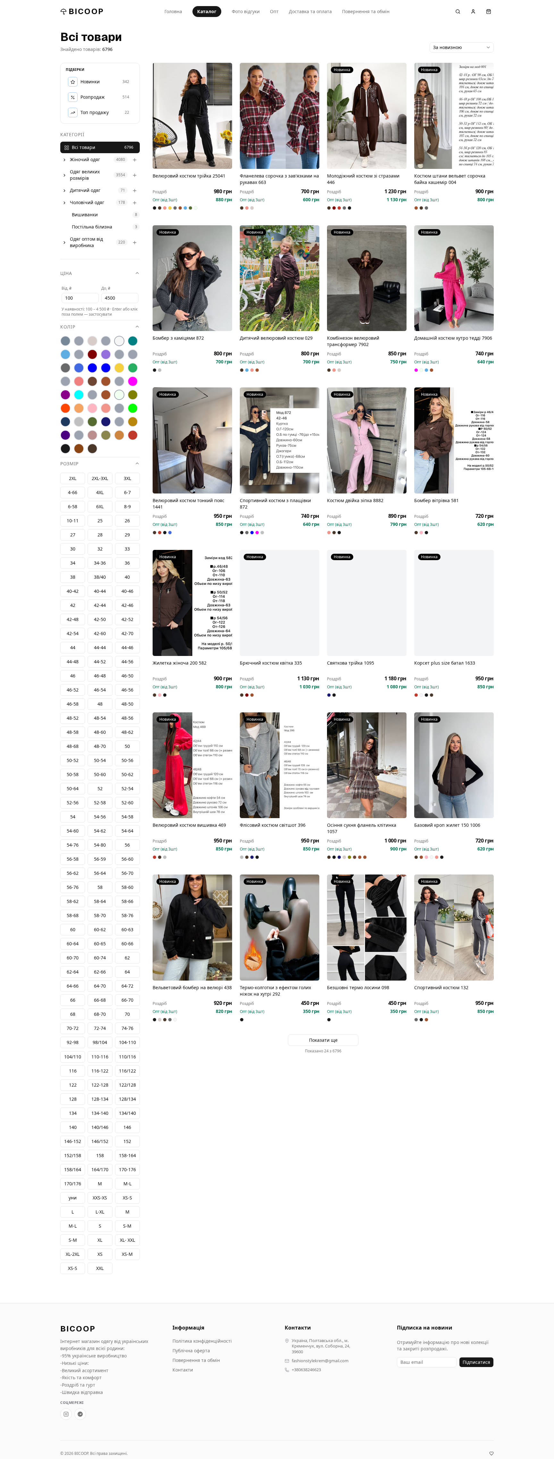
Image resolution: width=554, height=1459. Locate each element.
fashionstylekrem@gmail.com (320, 1361)
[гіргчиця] (119, 355)
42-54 (73, 634)
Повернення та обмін (366, 11)
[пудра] (92, 408)
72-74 (100, 1028)
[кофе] (106, 382)
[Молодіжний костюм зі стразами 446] (367, 116)
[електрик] (106, 368)
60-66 (127, 944)
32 (100, 549)
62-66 (100, 972)
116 (73, 1071)
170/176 (72, 1184)
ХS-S (127, 1198)
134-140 (99, 1113)
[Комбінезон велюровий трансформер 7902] (367, 278)
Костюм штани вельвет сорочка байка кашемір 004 (449, 179)
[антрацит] (65, 341)
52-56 (73, 803)
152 (127, 1141)
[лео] (119, 382)
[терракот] (133, 422)
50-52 (73, 761)
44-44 (100, 648)
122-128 (99, 1085)
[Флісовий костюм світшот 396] (279, 765)
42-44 (100, 605)
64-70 (100, 986)
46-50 (127, 676)
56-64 (100, 873)
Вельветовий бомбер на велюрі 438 (192, 987)
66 (72, 1000)
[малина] (133, 382)
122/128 (127, 1085)
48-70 (100, 746)
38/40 (100, 577)
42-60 (100, 634)
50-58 (73, 775)
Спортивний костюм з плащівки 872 (275, 503)
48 (100, 704)
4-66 (72, 493)
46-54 (100, 690)
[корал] (65, 382)
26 (127, 521)
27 (72, 535)
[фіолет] (65, 435)
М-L (127, 1184)
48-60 (100, 732)
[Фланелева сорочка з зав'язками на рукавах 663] (279, 116)
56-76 (73, 887)
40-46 (127, 591)
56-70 (127, 873)
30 (72, 549)
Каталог (206, 11)
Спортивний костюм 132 (441, 987)
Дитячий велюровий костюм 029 (276, 338)
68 (72, 1014)
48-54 (100, 718)
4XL (100, 493)
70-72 (73, 1028)
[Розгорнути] (64, 160)
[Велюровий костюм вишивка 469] (192, 765)
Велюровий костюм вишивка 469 (189, 825)
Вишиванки (85, 215)
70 (127, 1014)
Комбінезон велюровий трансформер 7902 (353, 341)
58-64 (100, 902)
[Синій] (65, 422)
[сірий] (79, 422)
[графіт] (65, 368)
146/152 (99, 1141)
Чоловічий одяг (87, 203)
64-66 (73, 986)
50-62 (127, 775)
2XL (72, 479)
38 (72, 577)
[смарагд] (92, 422)
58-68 (73, 916)
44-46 (127, 648)
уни (73, 1198)
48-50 (127, 704)
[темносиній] (106, 422)
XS (100, 1254)
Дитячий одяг (85, 190)
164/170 (99, 1169)
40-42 (73, 591)
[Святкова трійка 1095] (367, 603)
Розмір (69, 464)
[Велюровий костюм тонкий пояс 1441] (192, 440)
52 (100, 789)
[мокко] (106, 395)
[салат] (133, 408)
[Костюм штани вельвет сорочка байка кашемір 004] (454, 116)
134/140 (127, 1113)
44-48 (73, 662)
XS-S (72, 1268)
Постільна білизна (92, 227)
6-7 (127, 493)
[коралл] (79, 382)
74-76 (127, 1028)
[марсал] (65, 395)
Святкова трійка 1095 (350, 663)
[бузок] (106, 355)
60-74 (100, 958)
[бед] (79, 341)
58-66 (127, 902)
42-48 (73, 620)
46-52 (73, 690)
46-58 (73, 704)
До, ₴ (105, 288)
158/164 (72, 1169)
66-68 (100, 1000)
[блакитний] (65, 355)
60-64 (73, 944)
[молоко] (119, 395)
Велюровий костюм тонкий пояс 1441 (188, 503)
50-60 (100, 775)
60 (72, 930)
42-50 (100, 620)
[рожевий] (106, 408)
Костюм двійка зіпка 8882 (355, 500)
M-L (73, 1226)
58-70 (100, 916)
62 (127, 958)
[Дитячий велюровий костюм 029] (279, 278)
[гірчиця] (133, 355)
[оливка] (133, 395)
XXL (100, 1268)
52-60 (127, 803)
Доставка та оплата (310, 11)
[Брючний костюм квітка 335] (279, 603)
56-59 (100, 859)
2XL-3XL (100, 479)
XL (99, 1240)
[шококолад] (79, 449)
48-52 (73, 718)
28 (100, 535)
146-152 (72, 1141)
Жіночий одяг (85, 160)
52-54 (127, 789)
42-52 (127, 620)
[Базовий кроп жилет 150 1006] (454, 765)
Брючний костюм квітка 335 (271, 663)
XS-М (127, 1254)
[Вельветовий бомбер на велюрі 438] (192, 928)
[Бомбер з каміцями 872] (192, 278)
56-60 (127, 859)
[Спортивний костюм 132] (454, 928)
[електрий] (92, 368)
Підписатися (476, 1362)
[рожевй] (119, 408)
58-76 (127, 916)
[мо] (92, 395)
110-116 (99, 1057)
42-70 (127, 634)
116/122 (127, 1071)
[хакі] (106, 435)
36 (127, 563)
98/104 (100, 1043)
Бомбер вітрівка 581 (436, 500)
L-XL (100, 1212)
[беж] (92, 341)
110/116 (127, 1057)
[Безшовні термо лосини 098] (367, 928)
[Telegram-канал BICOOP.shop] (80, 1414)
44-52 (100, 662)
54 (72, 817)
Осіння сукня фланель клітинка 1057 (361, 828)
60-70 (73, 958)
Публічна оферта (191, 1350)
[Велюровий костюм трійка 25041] (192, 116)
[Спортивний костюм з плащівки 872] (279, 440)
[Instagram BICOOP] (66, 1414)
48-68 (73, 746)
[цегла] (119, 435)
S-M (73, 1240)
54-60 (73, 831)
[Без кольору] (106, 341)
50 (127, 746)
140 (73, 1127)
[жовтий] (119, 368)
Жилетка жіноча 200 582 (179, 663)
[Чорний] (65, 449)
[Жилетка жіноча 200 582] (192, 603)
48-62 (127, 732)
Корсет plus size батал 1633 (444, 663)
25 (100, 521)
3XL (127, 479)
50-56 (127, 761)
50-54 (100, 761)
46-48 (100, 676)
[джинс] (79, 368)
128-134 (99, 1099)
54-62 (100, 831)
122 (73, 1085)
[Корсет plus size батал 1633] (454, 603)
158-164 (127, 1155)
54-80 (100, 845)
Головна (173, 11)
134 (73, 1113)
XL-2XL (73, 1254)
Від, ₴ (66, 288)
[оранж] (65, 408)
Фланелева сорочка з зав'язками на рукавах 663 (279, 179)
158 (100, 1155)
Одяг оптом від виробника (86, 242)
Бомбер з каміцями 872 (178, 338)
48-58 (73, 732)
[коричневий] (92, 382)
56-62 (73, 873)
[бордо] (92, 355)
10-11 (73, 521)
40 (127, 577)
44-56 (127, 662)
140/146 (99, 1127)
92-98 (73, 1043)
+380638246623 (306, 1369)
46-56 (127, 690)
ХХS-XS (100, 1198)
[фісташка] (79, 435)
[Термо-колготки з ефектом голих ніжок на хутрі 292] (279, 928)
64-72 (127, 986)
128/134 (127, 1099)
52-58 (100, 803)
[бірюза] (133, 341)
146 (127, 1127)
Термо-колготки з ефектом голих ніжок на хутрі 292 (275, 990)
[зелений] (133, 368)
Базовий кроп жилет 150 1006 (447, 825)
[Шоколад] (92, 449)
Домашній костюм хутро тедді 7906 (453, 338)
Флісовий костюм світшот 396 (273, 825)
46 (72, 676)
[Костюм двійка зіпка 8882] (367, 440)
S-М (127, 1226)
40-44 (100, 591)
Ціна (66, 273)
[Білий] (119, 341)
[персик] (79, 408)
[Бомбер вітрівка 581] (454, 440)
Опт (274, 11)
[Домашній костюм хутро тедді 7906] (454, 278)
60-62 (100, 930)
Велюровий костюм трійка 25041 (189, 176)
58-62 (73, 902)
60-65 (100, 944)
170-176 (127, 1169)
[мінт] (79, 395)
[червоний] (133, 435)
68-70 (100, 1014)
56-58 (73, 859)
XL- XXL (127, 1240)
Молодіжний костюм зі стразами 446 (363, 179)
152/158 (72, 1155)
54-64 (127, 831)
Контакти (182, 1370)
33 (127, 549)
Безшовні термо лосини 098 (358, 987)
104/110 (72, 1057)
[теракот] (119, 422)
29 (127, 535)
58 (100, 887)
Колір (67, 327)
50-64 (73, 789)
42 (72, 605)
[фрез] (92, 435)
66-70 (127, 1000)
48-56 (127, 718)
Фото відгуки (246, 11)
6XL (100, 507)
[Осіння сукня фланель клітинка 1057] (367, 765)
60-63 (127, 930)
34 (72, 563)
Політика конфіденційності (202, 1341)
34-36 (100, 563)
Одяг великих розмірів (85, 175)
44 (72, 648)
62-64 (73, 972)
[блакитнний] (79, 355)
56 (127, 845)
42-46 (127, 605)
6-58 (72, 507)
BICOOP (86, 11)
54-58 (127, 817)
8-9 (127, 507)
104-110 (127, 1043)
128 (73, 1099)
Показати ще (323, 1040)
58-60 (127, 887)
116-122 (99, 1071)
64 (127, 972)
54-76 (73, 845)
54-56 (100, 817)
